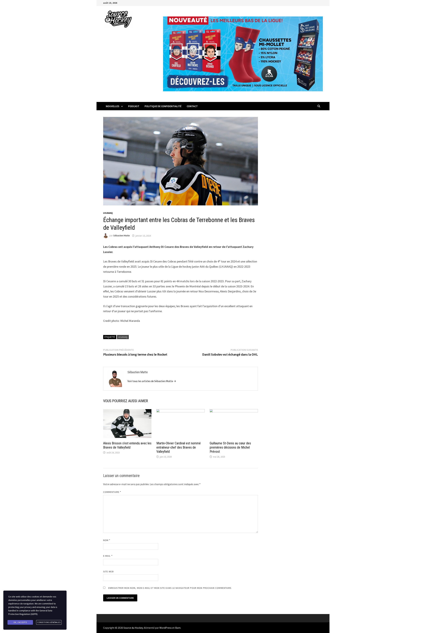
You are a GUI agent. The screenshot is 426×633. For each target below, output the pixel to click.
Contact (192, 106)
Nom (106, 540)
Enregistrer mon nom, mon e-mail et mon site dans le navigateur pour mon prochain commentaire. (170, 587)
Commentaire (112, 491)
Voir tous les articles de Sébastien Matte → (151, 381)
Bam (178, 627)
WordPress (165, 627)
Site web (108, 571)
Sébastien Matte (121, 235)
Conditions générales (48, 622)
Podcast (133, 106)
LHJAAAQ (108, 212)
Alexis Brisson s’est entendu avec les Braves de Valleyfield (127, 445)
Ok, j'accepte (20, 622)
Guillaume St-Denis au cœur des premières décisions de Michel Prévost (230, 447)
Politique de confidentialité (163, 106)
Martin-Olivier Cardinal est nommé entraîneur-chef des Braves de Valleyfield (178, 447)
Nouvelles (112, 106)
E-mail (107, 555)
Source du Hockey (133, 627)
